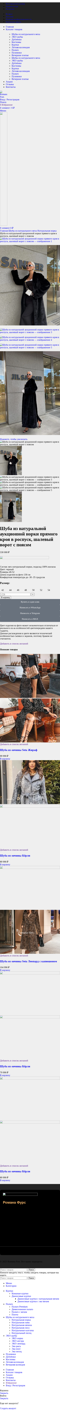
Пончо (15, 1314)
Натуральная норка (47, 231)
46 (18, 590)
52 (41, 590)
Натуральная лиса (20, 1328)
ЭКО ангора (18, 1341)
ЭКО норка (17, 1338)
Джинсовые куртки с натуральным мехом (38, 1299)
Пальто (15, 50)
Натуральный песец (21, 1333)
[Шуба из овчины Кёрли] (30, 803)
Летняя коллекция (21, 47)
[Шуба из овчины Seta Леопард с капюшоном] (30, 868)
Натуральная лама (21, 1322)
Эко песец (17, 1351)
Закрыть (4, 1393)
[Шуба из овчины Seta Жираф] (30, 697)
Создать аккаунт (8, 1408)
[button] (5, 759)
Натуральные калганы (23, 1330)
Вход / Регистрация (15, 1385)
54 (49, 590)
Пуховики (17, 52)
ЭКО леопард (18, 1343)
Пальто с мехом (19, 1312)
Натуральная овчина (22, 1325)
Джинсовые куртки (21, 1296)
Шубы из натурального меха (26, 34)
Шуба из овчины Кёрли (15, 855)
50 (33, 590)
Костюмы (16, 42)
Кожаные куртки (20, 1293)
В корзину (5, 597)
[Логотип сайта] (3, 97)
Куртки (15, 44)
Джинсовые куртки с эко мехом (33, 1301)
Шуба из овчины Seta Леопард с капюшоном (28, 961)
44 (10, 590)
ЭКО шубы (17, 37)
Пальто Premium (20, 1306)
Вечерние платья (20, 55)
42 (2, 590)
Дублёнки (17, 39)
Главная (4, 231)
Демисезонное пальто (22, 1309)
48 (25, 590)
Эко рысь (16, 1346)
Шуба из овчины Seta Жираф (18, 750)
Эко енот (16, 1349)
